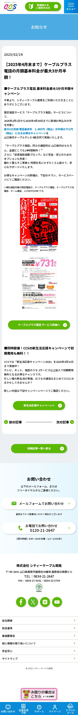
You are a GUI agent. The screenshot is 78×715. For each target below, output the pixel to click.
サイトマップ (10, 658)
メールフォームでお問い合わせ (41, 503)
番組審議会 (8, 636)
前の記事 (15, 422)
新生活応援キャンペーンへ (39, 405)
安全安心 (7, 651)
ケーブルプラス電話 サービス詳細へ (39, 325)
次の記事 (62, 422)
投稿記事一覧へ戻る (39, 448)
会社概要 (7, 620)
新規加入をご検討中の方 (43, 6)
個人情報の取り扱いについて (19, 643)
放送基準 (7, 628)
